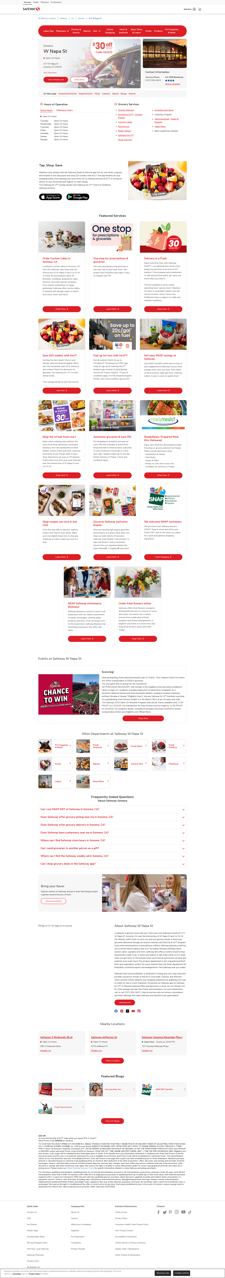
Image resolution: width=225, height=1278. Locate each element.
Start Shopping (168, 556)
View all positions (55, 901)
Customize (16, 1274)
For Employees (78, 1236)
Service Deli (138, 764)
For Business (56, 2)
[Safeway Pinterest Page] (170, 1213)
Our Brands (32, 1224)
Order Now (68, 308)
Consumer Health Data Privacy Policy (132, 1224)
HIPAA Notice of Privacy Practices (130, 1242)
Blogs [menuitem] (124, 93)
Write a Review (172, 84)
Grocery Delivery (126, 110)
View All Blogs (114, 1120)
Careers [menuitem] (106, 93)
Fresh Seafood (100, 746)
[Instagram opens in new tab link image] (177, 1213)
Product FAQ (33, 1261)
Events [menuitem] (132, 93)
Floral (62, 764)
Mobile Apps (32, 1230)
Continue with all (182, 1273)
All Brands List (33, 1267)
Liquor (62, 781)
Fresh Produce (176, 746)
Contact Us (32, 1212)
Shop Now (79, 79)
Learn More (119, 308)
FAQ (29, 1218)
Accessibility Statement (126, 1236)
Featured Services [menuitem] (67, 93)
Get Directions (50, 72)
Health (36, 2)
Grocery (27, 2)
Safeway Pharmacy (35, 1255)
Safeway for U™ (126, 135)
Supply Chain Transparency (127, 1249)
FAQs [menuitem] (97, 93)
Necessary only (163, 1273)
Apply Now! (160, 126)
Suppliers (75, 1230)
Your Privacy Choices (124, 1230)
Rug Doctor (123, 126)
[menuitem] (48, 31)
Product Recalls (78, 1249)
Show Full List (125, 139)
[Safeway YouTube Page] (183, 1213)
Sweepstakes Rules (36, 1236)
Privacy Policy (121, 1218)
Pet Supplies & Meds (62, 746)
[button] (190, 9)
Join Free (69, 390)
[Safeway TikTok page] (189, 1213)
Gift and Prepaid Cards (37, 1242)
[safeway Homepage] (31, 9)
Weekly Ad (45, 1050)
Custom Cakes (125, 122)
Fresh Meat (138, 746)
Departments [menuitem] (86, 93)
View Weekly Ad (56, 79)
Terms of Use (121, 1212)
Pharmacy (45, 2)
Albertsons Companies (81, 1224)
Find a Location (115, 1060)
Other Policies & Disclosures (127, 1255)
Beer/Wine (100, 781)
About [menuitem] (115, 93)
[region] (112, 1273)
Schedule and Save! (164, 110)
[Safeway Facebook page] (159, 1213)
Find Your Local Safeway (38, 1249)
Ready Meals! (124, 131)
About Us (75, 1212)
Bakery (100, 764)
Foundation (76, 1242)
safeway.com (127, 1002)
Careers (74, 1218)
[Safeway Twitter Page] (164, 1213)
